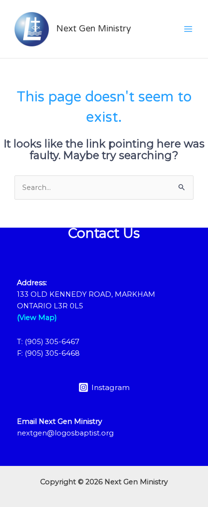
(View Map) (37, 317)
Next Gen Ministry (93, 28)
